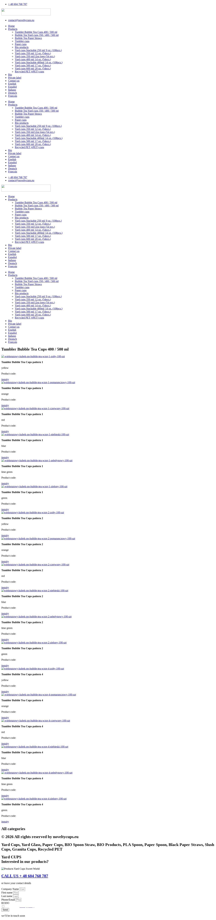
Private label (14, 77)
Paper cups (20, 44)
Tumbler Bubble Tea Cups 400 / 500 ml (36, 32)
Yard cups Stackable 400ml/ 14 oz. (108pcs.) (38, 62)
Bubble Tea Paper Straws (28, 38)
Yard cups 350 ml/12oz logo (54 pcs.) (35, 56)
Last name (7, 896)
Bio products (22, 47)
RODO (5, 903)
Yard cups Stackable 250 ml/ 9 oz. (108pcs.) (38, 50)
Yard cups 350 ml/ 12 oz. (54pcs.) (33, 53)
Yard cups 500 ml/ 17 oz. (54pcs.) (33, 65)
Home (11, 25)
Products (12, 29)
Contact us (13, 80)
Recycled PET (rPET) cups (29, 71)
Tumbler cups (22, 41)
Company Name (10, 889)
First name (7, 892)
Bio (10, 74)
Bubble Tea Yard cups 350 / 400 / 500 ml (37, 35)
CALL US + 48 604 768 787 (24, 876)
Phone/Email (8, 899)
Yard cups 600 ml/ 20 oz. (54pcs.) (33, 68)
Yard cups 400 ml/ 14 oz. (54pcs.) (33, 59)
